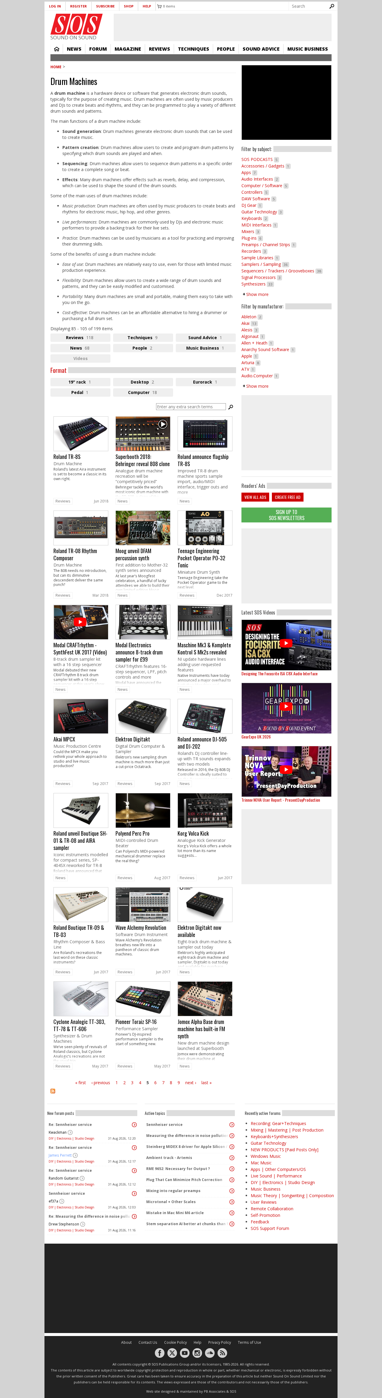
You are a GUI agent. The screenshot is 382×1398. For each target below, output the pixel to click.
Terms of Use (249, 1342)
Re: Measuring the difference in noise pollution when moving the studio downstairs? (91, 1216)
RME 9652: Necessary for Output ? (178, 1168)
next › (190, 1082)
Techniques (193, 49)
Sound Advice (261, 49)
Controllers (255, 192)
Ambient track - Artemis (169, 1157)
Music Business (307, 49)
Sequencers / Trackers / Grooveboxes (282, 271)
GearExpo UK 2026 (256, 736)
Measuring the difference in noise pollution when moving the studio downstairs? (188, 1135)
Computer (150, 393)
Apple (249, 356)
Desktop (152, 382)
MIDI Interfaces (259, 225)
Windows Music (266, 1156)
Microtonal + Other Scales (171, 1201)
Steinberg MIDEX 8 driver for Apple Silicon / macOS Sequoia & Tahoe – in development (188, 1146)
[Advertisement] (286, 566)
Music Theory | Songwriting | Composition (292, 1195)
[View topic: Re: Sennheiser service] (134, 1124)
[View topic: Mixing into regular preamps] (232, 1191)
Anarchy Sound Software (268, 349)
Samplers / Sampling (265, 264)
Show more (257, 294)
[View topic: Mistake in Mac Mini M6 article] (232, 1213)
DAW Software (258, 198)
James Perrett (60, 1155)
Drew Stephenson (64, 1224)
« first (80, 1082)
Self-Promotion (265, 1215)
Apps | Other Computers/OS (278, 1169)
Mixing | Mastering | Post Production (287, 1130)
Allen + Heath (257, 343)
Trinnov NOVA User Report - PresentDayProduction (280, 800)
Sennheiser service (67, 1193)
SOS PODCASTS (260, 159)
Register (78, 6)
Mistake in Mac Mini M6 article (175, 1212)
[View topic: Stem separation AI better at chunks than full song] (232, 1224)
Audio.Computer (260, 375)
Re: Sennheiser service (70, 1124)
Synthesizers (257, 284)
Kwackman (58, 1132)
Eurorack (214, 382)
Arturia (251, 362)
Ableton (252, 316)
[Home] (76, 24)
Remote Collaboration (272, 1208)
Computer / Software (265, 185)
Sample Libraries (260, 257)
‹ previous (100, 1082)
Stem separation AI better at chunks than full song (188, 1223)
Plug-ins (252, 238)
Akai (249, 323)
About (126, 1342)
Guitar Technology (262, 212)
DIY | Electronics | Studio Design (71, 1138)
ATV (248, 369)
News (74, 49)
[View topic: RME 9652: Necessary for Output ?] (232, 1169)
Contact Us (147, 1342)
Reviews (159, 49)
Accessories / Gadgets (266, 166)
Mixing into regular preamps (173, 1190)
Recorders (254, 251)
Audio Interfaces (260, 179)
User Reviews (264, 1202)
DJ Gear (252, 205)
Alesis (250, 330)
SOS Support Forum (270, 1228)
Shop (128, 6)
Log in (55, 6)
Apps (249, 172)
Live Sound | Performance (276, 1176)
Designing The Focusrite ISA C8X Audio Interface (279, 673)
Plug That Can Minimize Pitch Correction (184, 1179)
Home (57, 49)
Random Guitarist (63, 1178)
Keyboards (254, 218)
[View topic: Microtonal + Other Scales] (232, 1202)
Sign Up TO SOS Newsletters (286, 515)
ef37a (53, 1201)
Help (147, 6)
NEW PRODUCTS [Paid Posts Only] (284, 1149)
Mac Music (261, 1163)
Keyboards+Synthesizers (274, 1136)
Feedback (260, 1222)
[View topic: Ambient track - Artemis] (232, 1157)
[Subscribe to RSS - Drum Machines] (143, 1095)
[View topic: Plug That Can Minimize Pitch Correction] (232, 1180)
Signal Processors (261, 277)
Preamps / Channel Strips (268, 244)
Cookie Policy (175, 1342)
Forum (98, 49)
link (80, 456)
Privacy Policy (219, 1342)
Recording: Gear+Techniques (278, 1123)
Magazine (128, 49)
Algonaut (253, 336)
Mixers (251, 231)
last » (206, 1082)
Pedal (86, 393)
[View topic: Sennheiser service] (134, 1193)
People (226, 49)
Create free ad (288, 497)
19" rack (86, 382)
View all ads (255, 497)
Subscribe (105, 6)
